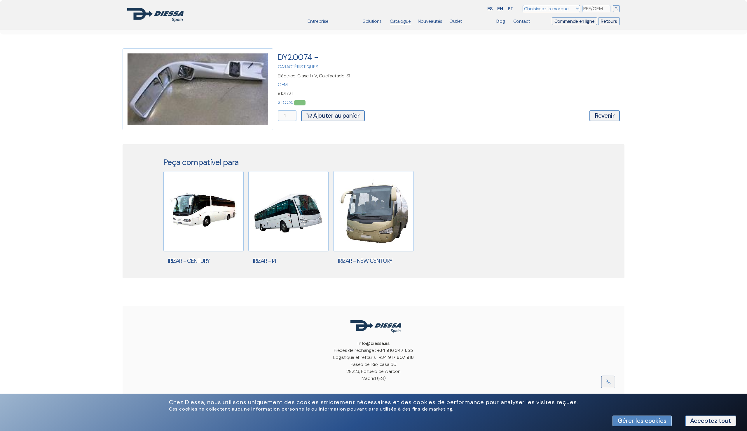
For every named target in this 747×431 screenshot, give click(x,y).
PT (510, 9)
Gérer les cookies (642, 421)
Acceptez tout (710, 421)
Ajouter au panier (335, 115)
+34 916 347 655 (395, 350)
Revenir (605, 115)
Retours (609, 21)
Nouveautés (430, 21)
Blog (500, 21)
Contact (521, 21)
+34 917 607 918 (396, 357)
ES (490, 9)
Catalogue (400, 21)
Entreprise (318, 21)
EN (500, 9)
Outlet (455, 21)
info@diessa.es (373, 343)
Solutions (372, 21)
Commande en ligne (574, 21)
